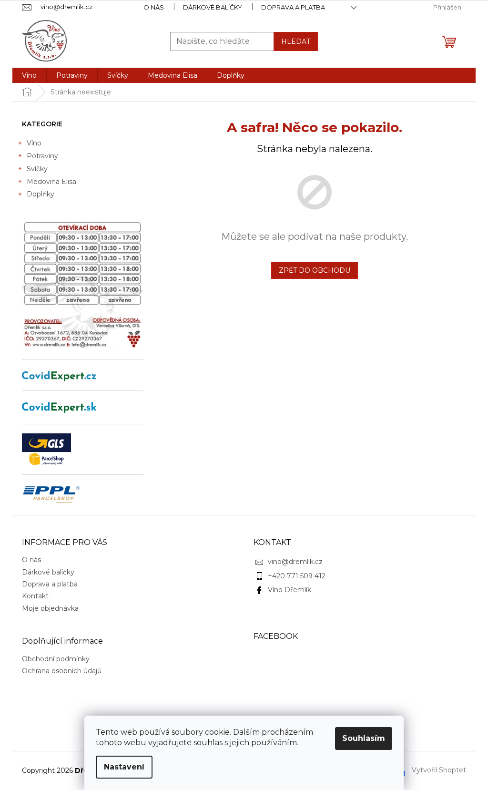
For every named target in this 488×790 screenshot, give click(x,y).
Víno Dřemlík (289, 589)
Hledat (295, 41)
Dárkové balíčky (212, 7)
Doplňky (40, 194)
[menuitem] (29, 75)
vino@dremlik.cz (295, 561)
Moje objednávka (50, 608)
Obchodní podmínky (56, 659)
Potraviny (42, 156)
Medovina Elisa (51, 181)
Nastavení (124, 766)
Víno (34, 143)
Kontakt (35, 596)
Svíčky (37, 168)
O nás (153, 7)
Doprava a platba (293, 7)
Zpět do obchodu (314, 270)
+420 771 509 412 (296, 576)
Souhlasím (363, 738)
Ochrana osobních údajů (62, 671)
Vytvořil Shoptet (439, 770)
